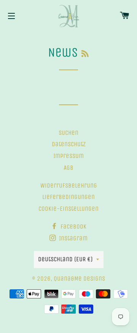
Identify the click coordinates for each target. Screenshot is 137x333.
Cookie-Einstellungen (68, 209)
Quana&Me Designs (79, 278)
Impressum (68, 156)
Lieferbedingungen (68, 197)
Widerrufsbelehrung (68, 185)
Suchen (68, 133)
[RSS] (85, 53)
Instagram (72, 238)
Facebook (72, 226)
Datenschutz (69, 144)
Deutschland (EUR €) (65, 259)
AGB (68, 168)
